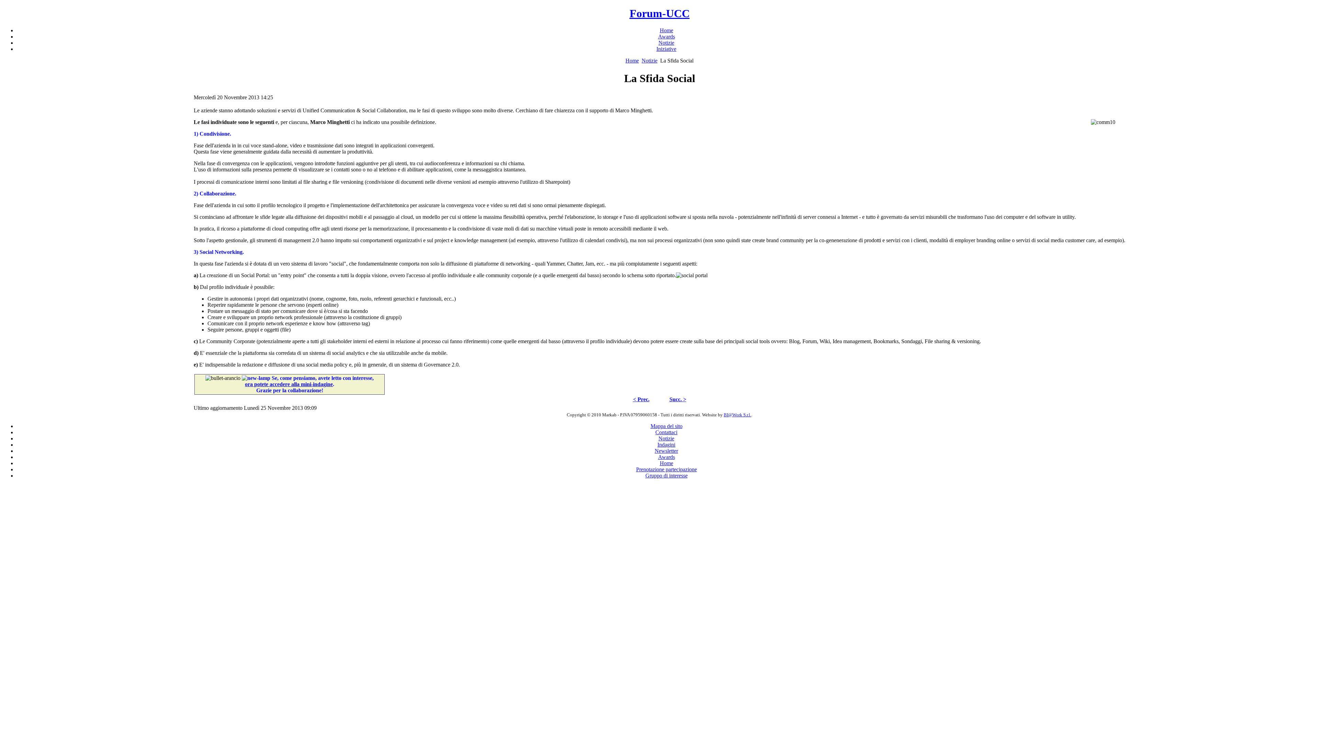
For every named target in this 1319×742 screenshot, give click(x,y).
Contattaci (666, 432)
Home (632, 61)
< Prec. (641, 399)
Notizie (649, 61)
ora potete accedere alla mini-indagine (289, 384)
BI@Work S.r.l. (737, 414)
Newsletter (666, 451)
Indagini (666, 445)
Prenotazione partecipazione (666, 469)
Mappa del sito (667, 426)
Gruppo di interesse (666, 476)
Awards (666, 457)
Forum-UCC (660, 13)
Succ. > (677, 399)
